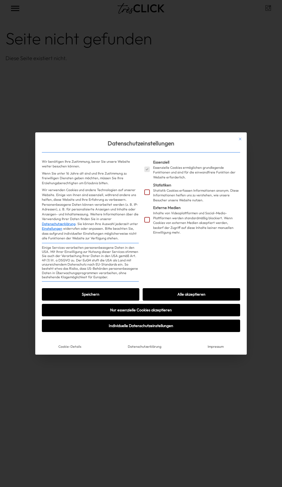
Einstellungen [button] (52, 228)
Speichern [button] (90, 294)
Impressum (216, 346)
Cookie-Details (69, 346)
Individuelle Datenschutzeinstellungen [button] (141, 325)
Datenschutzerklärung (58, 224)
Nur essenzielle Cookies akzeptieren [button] (141, 309)
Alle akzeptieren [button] (191, 294)
